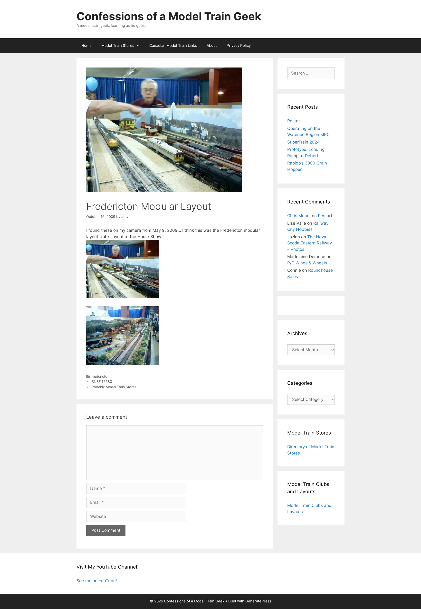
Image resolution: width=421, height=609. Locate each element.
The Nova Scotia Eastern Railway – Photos (309, 243)
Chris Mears (299, 215)
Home (86, 45)
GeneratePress (258, 601)
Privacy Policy (239, 45)
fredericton (100, 376)
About (212, 45)
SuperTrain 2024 (303, 142)
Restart (294, 120)
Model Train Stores (117, 45)
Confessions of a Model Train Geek (169, 16)
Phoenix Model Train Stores (114, 387)
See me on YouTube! (97, 580)
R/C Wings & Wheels (307, 263)
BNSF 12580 (102, 381)
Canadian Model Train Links (173, 45)
